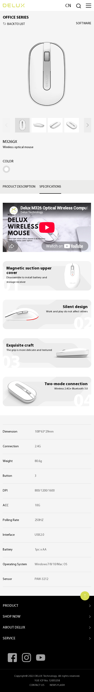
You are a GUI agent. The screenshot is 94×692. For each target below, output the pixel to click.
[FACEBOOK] (12, 657)
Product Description (19, 186)
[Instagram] (26, 657)
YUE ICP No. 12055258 (47, 680)
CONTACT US (36, 685)
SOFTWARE (83, 23)
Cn (68, 6)
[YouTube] (40, 657)
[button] (87, 125)
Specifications (50, 186)
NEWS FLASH (57, 685)
